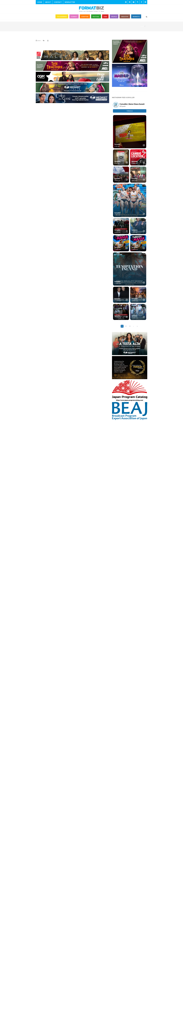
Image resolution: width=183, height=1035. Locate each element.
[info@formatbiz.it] (145, 2)
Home (39, 2)
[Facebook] (141, 2)
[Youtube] (134, 2)
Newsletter (70, 2)
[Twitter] (137, 2)
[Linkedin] (126, 2)
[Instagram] (130, 2)
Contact (58, 2)
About (48, 2)
